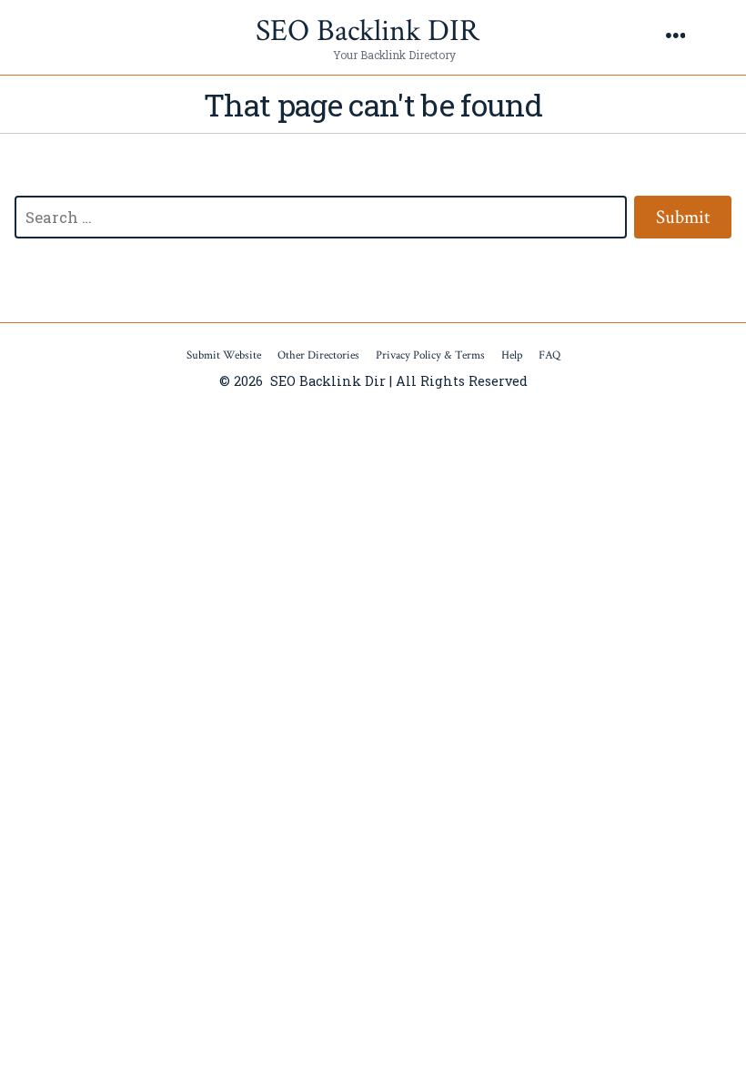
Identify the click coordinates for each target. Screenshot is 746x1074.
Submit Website (223, 355)
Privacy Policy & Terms (430, 355)
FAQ (549, 355)
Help (511, 355)
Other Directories (318, 355)
